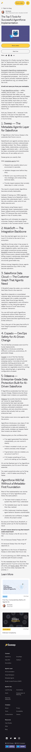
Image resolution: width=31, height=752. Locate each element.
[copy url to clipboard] (14, 56)
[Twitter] (10, 738)
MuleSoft (4, 252)
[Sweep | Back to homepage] (2, 3)
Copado (3, 357)
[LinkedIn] (6, 738)
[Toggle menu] (28, 3)
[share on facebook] (11, 56)
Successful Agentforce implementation (14, 70)
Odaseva (4, 399)
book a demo (15, 565)
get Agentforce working (11, 90)
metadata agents (10, 161)
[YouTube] (15, 738)
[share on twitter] (6, 56)
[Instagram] (19, 738)
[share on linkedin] (8, 56)
